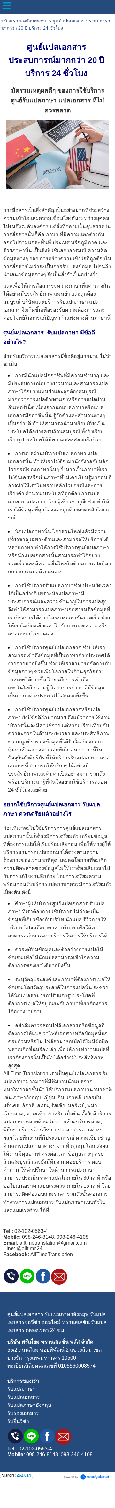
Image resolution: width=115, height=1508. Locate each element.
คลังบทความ (35, 20)
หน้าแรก (9, 20)
